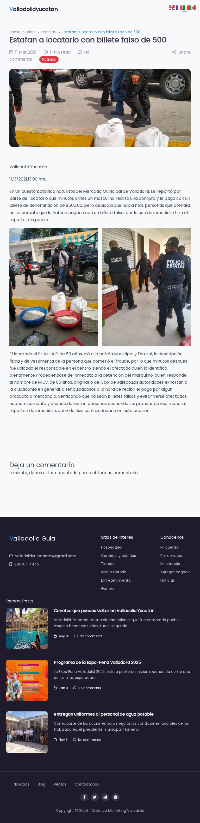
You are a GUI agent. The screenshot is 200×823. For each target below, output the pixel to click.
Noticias (48, 32)
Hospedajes (111, 547)
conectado (66, 473)
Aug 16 (64, 636)
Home (14, 32)
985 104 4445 (26, 564)
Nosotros (21, 784)
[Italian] (186, 7)
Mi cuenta (169, 547)
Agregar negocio (175, 572)
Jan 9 (63, 688)
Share (185, 52)
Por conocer (171, 555)
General (108, 588)
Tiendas (108, 563)
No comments (91, 636)
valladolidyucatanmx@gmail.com (45, 555)
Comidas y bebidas (118, 555)
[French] (179, 7)
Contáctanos (87, 784)
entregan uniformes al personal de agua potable (104, 714)
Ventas (60, 784)
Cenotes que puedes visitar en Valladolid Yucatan (104, 611)
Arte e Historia (113, 572)
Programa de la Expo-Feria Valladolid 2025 (97, 662)
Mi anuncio (170, 563)
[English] (172, 7)
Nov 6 (63, 739)
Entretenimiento (116, 580)
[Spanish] (192, 7)
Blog (31, 32)
